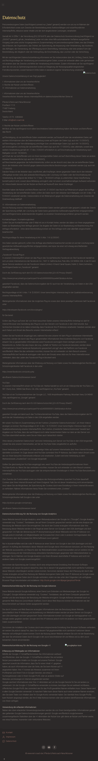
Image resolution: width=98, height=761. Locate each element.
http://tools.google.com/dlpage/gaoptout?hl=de (60, 580)
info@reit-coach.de (16, 120)
